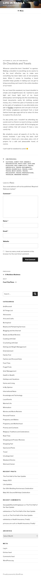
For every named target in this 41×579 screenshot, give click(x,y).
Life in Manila (14, 2)
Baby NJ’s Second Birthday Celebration (16, 492)
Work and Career (9, 464)
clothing (9, 162)
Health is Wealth (9, 375)
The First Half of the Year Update (14, 476)
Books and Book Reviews (11, 335)
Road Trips (6, 436)
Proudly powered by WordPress (13, 574)
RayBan (10, 107)
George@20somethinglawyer (13, 505)
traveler (9, 174)
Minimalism (7, 407)
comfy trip (18, 162)
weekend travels (21, 174)
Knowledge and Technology (12, 395)
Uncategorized (8, 456)
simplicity (22, 165)
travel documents (23, 167)
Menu (21, 11)
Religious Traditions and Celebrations (16, 432)
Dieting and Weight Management (14, 347)
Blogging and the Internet (12, 331)
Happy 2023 (7, 480)
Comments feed (9, 556)
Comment (7, 194)
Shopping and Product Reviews (14, 440)
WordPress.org (8, 560)
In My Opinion (8, 387)
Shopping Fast (8, 444)
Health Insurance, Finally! (21, 519)
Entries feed (7, 552)
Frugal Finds (7, 367)
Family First (7, 355)
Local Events (7, 399)
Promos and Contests (10, 428)
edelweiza (23, 60)
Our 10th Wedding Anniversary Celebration (18, 488)
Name (5, 221)
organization (11, 163)
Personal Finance (9, 415)
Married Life (7, 403)
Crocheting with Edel (10, 343)
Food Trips (6, 363)
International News (9, 391)
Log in (5, 548)
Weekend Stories (9, 460)
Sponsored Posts (9, 448)
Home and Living (9, 383)
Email (5, 231)
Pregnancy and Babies (11, 420)
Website (6, 241)
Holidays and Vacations (11, 379)
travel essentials (13, 169)
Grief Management (9, 371)
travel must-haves (14, 171)
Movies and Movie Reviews (12, 411)
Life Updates (7, 484)
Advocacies (7, 314)
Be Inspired (7, 323)
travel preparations (25, 173)
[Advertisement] (20, 34)
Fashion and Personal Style (12, 359)
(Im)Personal (11, 159)
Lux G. (5, 515)
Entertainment (8, 351)
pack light (22, 163)
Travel (5, 452)
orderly (27, 162)
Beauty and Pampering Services (14, 327)
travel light (27, 169)
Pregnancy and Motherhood (13, 424)
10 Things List (8, 310)
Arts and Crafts (8, 319)
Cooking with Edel (9, 339)
